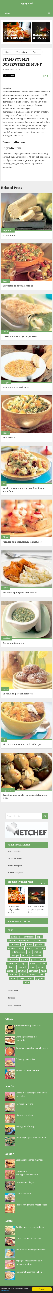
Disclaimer (12, 990)
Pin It (45, 75)
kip (29, 952)
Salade (6, 281)
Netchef (26, 3)
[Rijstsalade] (26, 414)
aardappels (29, 936)
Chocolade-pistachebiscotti (18, 693)
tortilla (32, 974)
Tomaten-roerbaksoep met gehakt (32, 1048)
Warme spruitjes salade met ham (31, 1137)
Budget (6, 382)
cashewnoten (39, 940)
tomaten (14, 974)
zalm (26, 982)
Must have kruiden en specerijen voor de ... (36, 909)
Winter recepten (15, 872)
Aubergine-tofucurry (25, 1126)
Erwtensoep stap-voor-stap (28, 1025)
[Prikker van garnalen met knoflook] (26, 518)
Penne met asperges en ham (29, 1272)
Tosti (41, 974)
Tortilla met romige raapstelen (20, 336)
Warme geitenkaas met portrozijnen (26, 1038)
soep (32, 967)
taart (43, 970)
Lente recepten (14, 851)
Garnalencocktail (23, 1193)
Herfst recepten (14, 865)
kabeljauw (40, 948)
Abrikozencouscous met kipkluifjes (22, 744)
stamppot (33, 970)
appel (39, 936)
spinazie (11, 970)
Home (8, 52)
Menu (7, 13)
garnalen (39, 944)
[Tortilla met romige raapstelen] (26, 313)
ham (21, 948)
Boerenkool (24, 940)
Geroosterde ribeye (25, 1182)
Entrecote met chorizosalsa (28, 1238)
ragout (24, 963)
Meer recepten (14, 1005)
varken (13, 978)
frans (29, 944)
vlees (22, 978)
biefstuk (11, 940)
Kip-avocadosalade (24, 1115)
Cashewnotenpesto (13, 642)
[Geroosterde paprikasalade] (26, 262)
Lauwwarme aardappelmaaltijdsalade (27, 1173)
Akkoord (42, 1289)
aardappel (15, 936)
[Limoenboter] (26, 212)
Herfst (5, 587)
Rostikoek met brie (24, 1104)
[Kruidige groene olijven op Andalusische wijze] (26, 772)
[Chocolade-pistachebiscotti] (26, 670)
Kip (4, 739)
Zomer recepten (14, 858)
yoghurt (39, 978)
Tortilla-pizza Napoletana (27, 1070)
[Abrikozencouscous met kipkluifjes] (26, 721)
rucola (42, 963)
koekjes (15, 955)
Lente (5, 331)
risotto (33, 963)
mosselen (13, 959)
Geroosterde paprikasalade (18, 285)
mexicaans (36, 955)
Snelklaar (7, 638)
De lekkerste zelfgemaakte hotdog (14, 909)
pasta (33, 959)
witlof (30, 978)
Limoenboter (10, 234)
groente (11, 948)
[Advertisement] (28, 82)
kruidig (25, 955)
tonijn (23, 974)
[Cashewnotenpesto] (26, 620)
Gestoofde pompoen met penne (20, 592)
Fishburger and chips (25, 1059)
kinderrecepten (18, 952)
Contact (11, 997)
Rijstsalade (9, 437)
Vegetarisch (22, 52)
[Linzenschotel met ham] (26, 364)
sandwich (22, 967)
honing (29, 948)
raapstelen (12, 963)
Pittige (5, 537)
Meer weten (5, 1290)
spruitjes (22, 970)
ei (23, 944)
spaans (41, 967)
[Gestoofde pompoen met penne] (26, 569)
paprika (24, 959)
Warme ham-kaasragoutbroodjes (31, 1249)
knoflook (38, 952)
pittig (42, 959)
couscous (14, 944)
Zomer (35, 52)
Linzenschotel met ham (16, 386)
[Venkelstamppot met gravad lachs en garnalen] (26, 465)
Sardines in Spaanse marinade (29, 1160)
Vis (4, 483)
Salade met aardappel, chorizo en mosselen (31, 1094)
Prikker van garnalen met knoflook (22, 541)
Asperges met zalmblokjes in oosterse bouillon (29, 1262)
